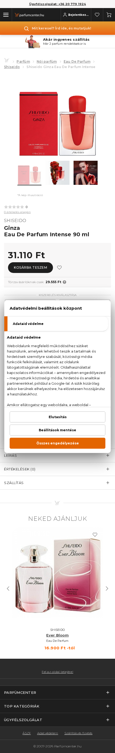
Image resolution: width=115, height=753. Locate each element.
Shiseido (12, 67)
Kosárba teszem (30, 267)
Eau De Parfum (77, 61)
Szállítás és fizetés (78, 733)
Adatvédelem (47, 733)
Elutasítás (58, 417)
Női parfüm (47, 61)
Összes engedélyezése (57, 443)
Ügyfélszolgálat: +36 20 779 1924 (57, 4)
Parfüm (23, 61)
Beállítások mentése (57, 430)
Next (107, 588)
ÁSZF (26, 733)
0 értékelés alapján (17, 212)
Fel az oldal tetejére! (57, 671)
